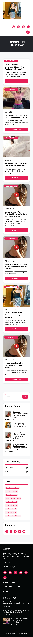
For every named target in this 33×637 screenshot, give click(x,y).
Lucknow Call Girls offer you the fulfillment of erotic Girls (16, 116)
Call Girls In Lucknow (12, 488)
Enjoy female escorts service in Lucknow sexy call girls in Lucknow (16, 266)
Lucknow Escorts (11, 512)
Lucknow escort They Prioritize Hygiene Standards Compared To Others (16, 214)
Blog (15, 60)
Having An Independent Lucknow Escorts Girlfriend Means (15, 365)
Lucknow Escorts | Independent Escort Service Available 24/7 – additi (15, 67)
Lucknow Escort (11, 509)
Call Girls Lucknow (11, 491)
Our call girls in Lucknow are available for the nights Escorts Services (16, 611)
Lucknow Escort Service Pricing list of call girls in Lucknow (14, 315)
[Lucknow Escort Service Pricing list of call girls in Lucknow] (8, 425)
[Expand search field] (28, 32)
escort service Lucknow (13, 498)
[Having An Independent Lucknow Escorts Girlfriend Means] (8, 414)
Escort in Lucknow (11, 495)
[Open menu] (4, 22)
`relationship (10, 60)
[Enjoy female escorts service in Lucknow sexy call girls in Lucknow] (8, 435)
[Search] (25, 397)
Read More (15, 81)
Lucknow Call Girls (11, 505)
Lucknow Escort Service (13, 516)
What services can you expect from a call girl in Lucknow (16, 165)
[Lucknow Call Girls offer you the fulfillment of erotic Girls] (6, 621)
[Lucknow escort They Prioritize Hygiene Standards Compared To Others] (8, 446)
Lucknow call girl (11, 502)
